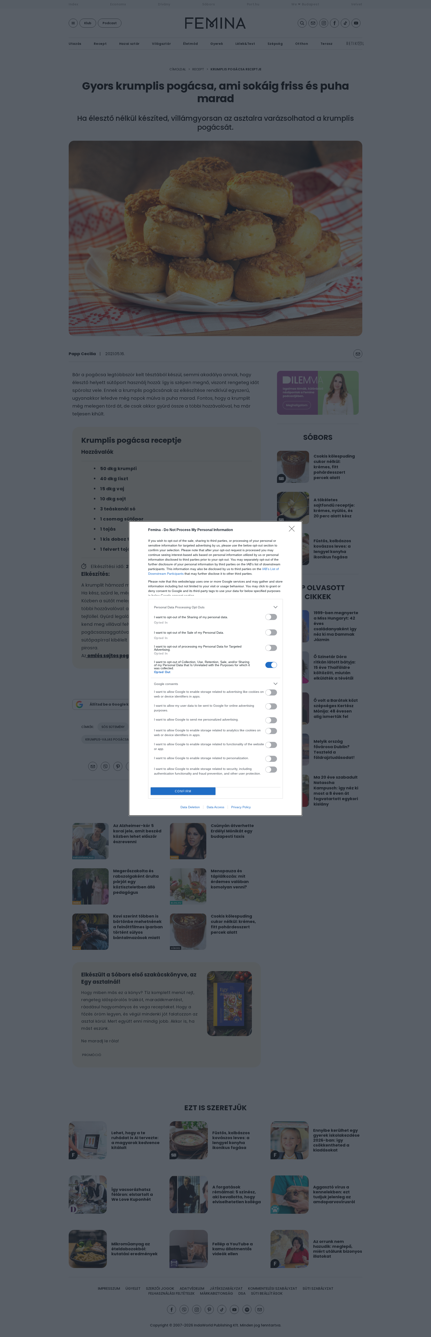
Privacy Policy (241, 807)
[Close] (293, 530)
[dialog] (215, 668)
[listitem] (215, 607)
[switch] (271, 617)
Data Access (215, 807)
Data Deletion (190, 807)
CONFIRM (183, 791)
